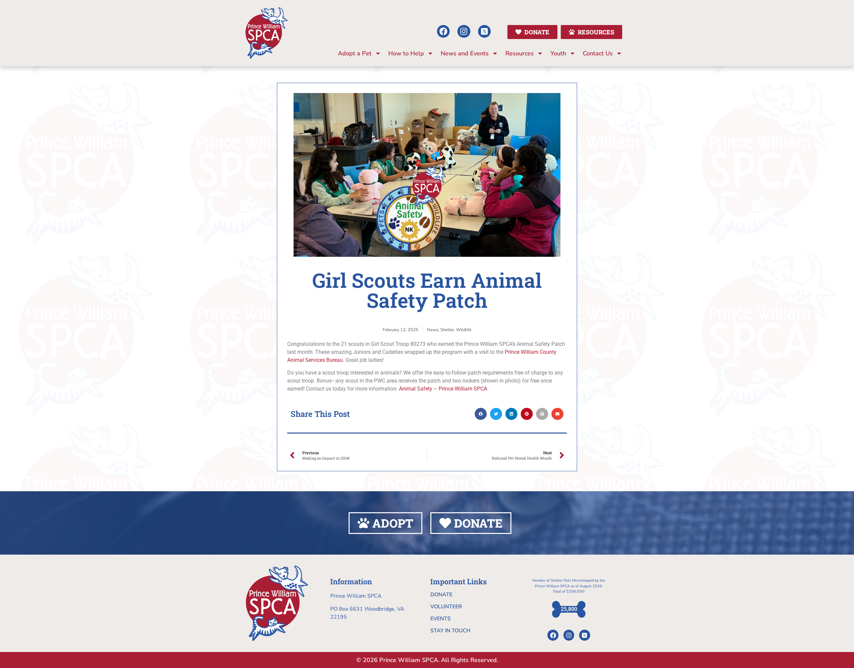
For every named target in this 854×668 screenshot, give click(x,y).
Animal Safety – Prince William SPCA (443, 389)
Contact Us (598, 53)
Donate (441, 594)
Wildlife (463, 330)
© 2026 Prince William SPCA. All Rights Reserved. (427, 660)
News (432, 330)
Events (440, 618)
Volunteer (446, 606)
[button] (481, 414)
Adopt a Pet (355, 53)
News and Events (465, 53)
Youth (558, 53)
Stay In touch (450, 630)
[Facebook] (443, 31)
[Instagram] (463, 31)
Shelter (447, 330)
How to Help (406, 53)
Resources (519, 53)
